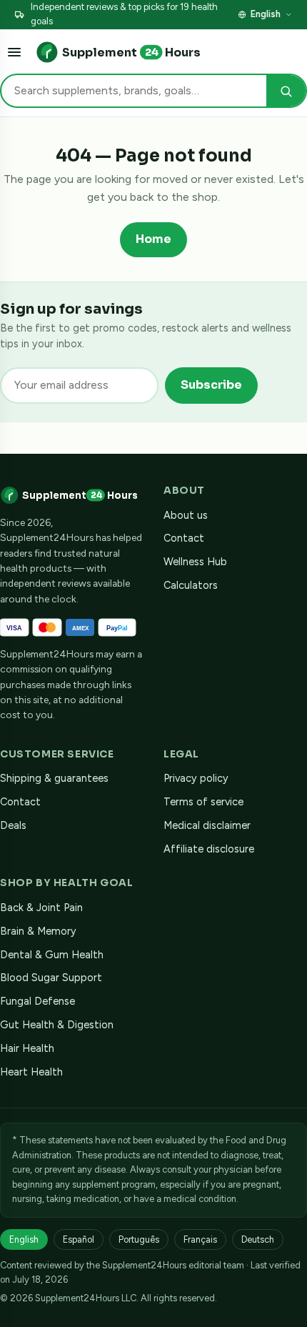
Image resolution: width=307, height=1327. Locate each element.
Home (153, 239)
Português (139, 1239)
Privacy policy (195, 778)
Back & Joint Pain (41, 907)
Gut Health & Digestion (57, 1024)
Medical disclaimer (207, 825)
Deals (13, 825)
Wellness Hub (195, 561)
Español (78, 1239)
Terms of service (203, 801)
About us (185, 515)
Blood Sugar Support (51, 977)
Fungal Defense (37, 1001)
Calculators (190, 585)
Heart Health (31, 1071)
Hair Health (27, 1048)
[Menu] (14, 52)
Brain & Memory (38, 931)
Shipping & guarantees (54, 778)
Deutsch (257, 1239)
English (266, 14)
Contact (183, 538)
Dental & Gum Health (52, 954)
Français (200, 1239)
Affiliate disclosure (208, 849)
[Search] (286, 91)
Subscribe (211, 384)
